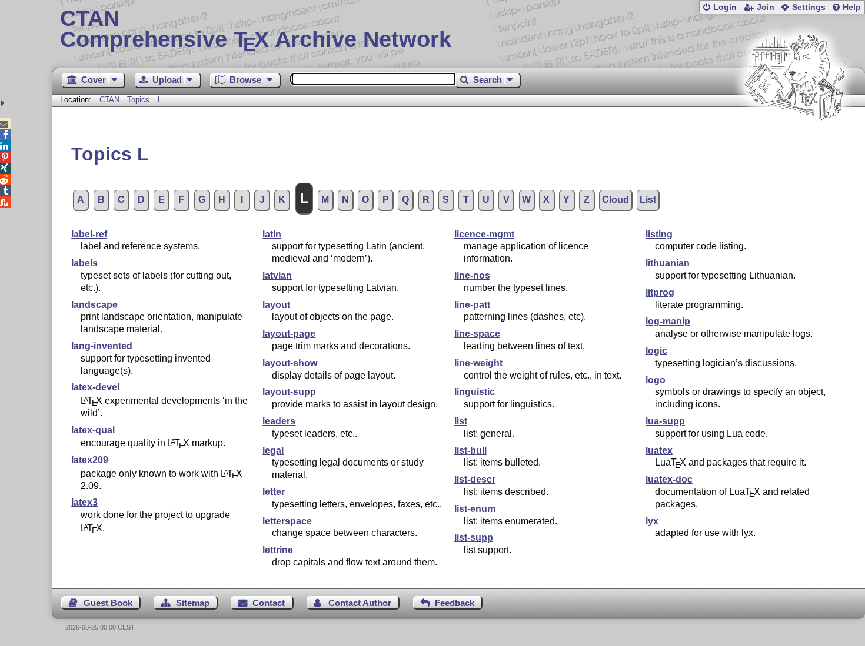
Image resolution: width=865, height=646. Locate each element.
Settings (809, 7)
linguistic (474, 392)
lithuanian (668, 263)
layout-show (289, 363)
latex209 (89, 460)
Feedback (454, 603)
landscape (94, 305)
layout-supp (289, 392)
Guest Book (108, 603)
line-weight (478, 363)
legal (273, 451)
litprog (660, 292)
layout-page (288, 334)
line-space (477, 334)
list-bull (470, 451)
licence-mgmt (484, 234)
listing (659, 234)
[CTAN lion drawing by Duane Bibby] (794, 143)
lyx (652, 521)
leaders (278, 421)
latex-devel (95, 387)
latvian (277, 275)
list (460, 421)
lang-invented (101, 346)
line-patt (472, 305)
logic (656, 351)
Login (725, 7)
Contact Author (359, 603)
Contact (268, 603)
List (648, 200)
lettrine (277, 550)
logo (656, 380)
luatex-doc (669, 479)
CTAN (109, 99)
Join (765, 7)
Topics (139, 99)
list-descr (474, 479)
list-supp (473, 538)
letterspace (287, 521)
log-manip (668, 321)
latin (271, 234)
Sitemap (192, 603)
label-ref (89, 234)
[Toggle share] (4, 103)
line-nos (472, 275)
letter (273, 492)
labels (84, 263)
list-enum (474, 509)
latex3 (84, 502)
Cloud (615, 200)
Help (852, 7)
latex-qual (93, 430)
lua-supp (665, 421)
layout (276, 305)
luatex (659, 451)
